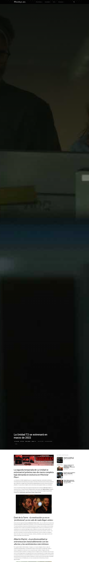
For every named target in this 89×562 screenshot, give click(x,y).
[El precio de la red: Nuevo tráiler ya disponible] (60, 475)
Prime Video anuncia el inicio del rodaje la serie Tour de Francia (69, 481)
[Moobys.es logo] (20, 2)
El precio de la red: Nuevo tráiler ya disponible (69, 473)
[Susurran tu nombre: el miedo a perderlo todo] (60, 460)
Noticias (22, 441)
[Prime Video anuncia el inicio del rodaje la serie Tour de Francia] (60, 483)
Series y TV (34, 441)
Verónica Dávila (49, 441)
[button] (74, 2)
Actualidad (16, 441)
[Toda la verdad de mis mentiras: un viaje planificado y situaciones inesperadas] (60, 468)
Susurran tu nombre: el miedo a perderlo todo (69, 458)
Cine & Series (27, 441)
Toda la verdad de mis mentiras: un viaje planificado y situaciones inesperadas (69, 466)
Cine (64, 459)
